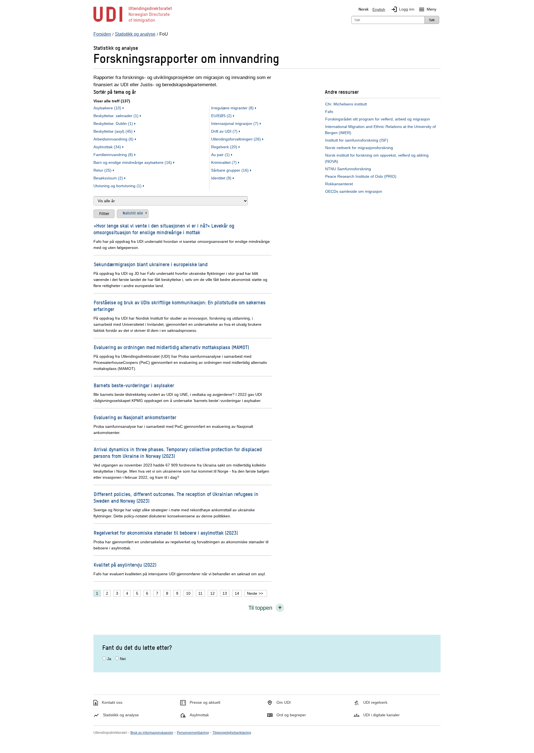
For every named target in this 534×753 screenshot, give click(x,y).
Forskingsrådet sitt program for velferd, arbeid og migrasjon (377, 119)
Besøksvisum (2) (108, 178)
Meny (427, 9)
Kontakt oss (112, 702)
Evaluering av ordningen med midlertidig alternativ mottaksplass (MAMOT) (171, 347)
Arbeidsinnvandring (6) (113, 139)
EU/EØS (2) (221, 115)
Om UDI (283, 702)
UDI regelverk (375, 702)
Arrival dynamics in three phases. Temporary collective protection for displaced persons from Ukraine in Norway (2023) (177, 452)
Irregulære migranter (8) (232, 108)
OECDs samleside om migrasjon (353, 191)
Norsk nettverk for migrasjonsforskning (359, 147)
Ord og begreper (291, 715)
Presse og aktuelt (205, 702)
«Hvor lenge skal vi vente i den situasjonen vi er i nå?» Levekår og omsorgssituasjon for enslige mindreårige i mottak (163, 228)
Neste (252, 593)
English (378, 9)
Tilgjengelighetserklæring (231, 733)
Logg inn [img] (402, 9)
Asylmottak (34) (107, 147)
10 (188, 593)
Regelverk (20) (224, 147)
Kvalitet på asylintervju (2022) (125, 564)
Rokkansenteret (339, 184)
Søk (432, 20)
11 (200, 593)
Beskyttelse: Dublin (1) (113, 123)
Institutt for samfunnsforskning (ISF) (356, 140)
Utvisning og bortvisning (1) (117, 186)
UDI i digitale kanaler (381, 715)
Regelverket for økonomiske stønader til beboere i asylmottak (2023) (166, 532)
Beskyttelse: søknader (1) (116, 115)
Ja (109, 658)
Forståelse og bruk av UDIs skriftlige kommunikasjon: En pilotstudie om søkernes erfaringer (179, 305)
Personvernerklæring (193, 733)
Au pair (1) (220, 154)
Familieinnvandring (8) (113, 154)
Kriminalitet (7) (224, 162)
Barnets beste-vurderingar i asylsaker (134, 385)
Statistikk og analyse (121, 715)
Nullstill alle (133, 212)
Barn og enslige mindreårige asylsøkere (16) (132, 162)
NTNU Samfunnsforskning (348, 169)
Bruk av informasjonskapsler (151, 733)
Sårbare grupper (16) (230, 170)
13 (224, 593)
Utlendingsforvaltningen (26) (236, 139)
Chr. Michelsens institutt (346, 104)
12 (212, 593)
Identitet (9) (221, 178)
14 (237, 593)
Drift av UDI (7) (224, 131)
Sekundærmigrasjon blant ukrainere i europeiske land (150, 264)
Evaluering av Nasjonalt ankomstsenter (135, 417)
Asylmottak (199, 715)
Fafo (329, 111)
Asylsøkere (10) (107, 108)
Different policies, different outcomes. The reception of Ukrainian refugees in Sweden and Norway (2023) (175, 497)
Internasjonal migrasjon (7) (234, 123)
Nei (123, 658)
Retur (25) (102, 170)
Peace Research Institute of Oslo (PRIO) (360, 176)
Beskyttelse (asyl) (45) (113, 131)
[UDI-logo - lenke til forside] (132, 22)
